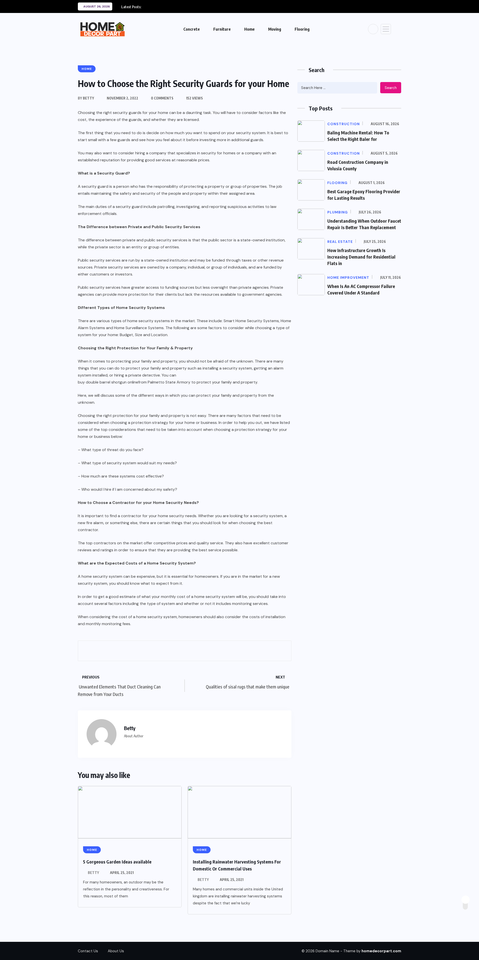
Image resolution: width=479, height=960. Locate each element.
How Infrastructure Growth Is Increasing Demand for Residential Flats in (361, 256)
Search (391, 87)
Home (249, 29)
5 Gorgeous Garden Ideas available (117, 861)
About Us (116, 951)
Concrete (191, 29)
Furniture (222, 29)
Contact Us (88, 951)
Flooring (302, 29)
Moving (274, 29)
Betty (93, 872)
